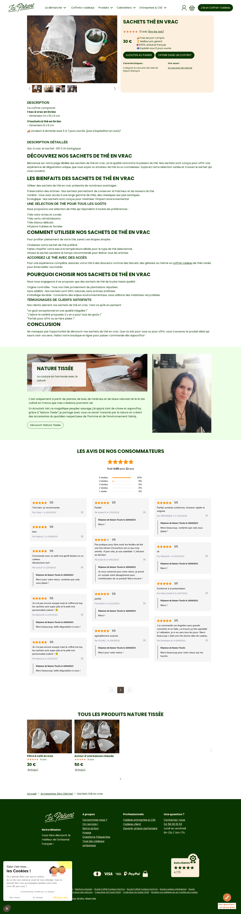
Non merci (14, 897)
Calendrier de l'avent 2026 (108, 892)
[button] (114, 89)
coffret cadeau (182, 263)
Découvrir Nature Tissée (45, 425)
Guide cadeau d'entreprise (173, 889)
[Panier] (192, 8)
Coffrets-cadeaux (82, 8)
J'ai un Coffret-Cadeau (215, 8)
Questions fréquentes (96, 837)
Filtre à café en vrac (40, 756)
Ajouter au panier (139, 55)
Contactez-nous (174, 820)
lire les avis (156, 31)
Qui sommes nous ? (94, 820)
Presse (86, 833)
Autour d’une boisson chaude (94, 756)
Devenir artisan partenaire (140, 828)
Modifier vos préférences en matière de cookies (174, 892)
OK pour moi (61, 897)
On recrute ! (90, 824)
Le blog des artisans (82, 892)
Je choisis (38, 897)
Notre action (90, 828)
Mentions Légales (83, 889)
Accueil (31, 794)
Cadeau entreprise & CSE (139, 820)
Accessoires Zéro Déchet (180, 67)
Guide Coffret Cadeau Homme (142, 889)
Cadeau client (132, 824)
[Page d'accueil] (21, 8)
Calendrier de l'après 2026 (136, 892)
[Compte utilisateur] (184, 8)
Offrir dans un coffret (175, 55)
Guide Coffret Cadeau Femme (109, 889)
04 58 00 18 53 (173, 824)
